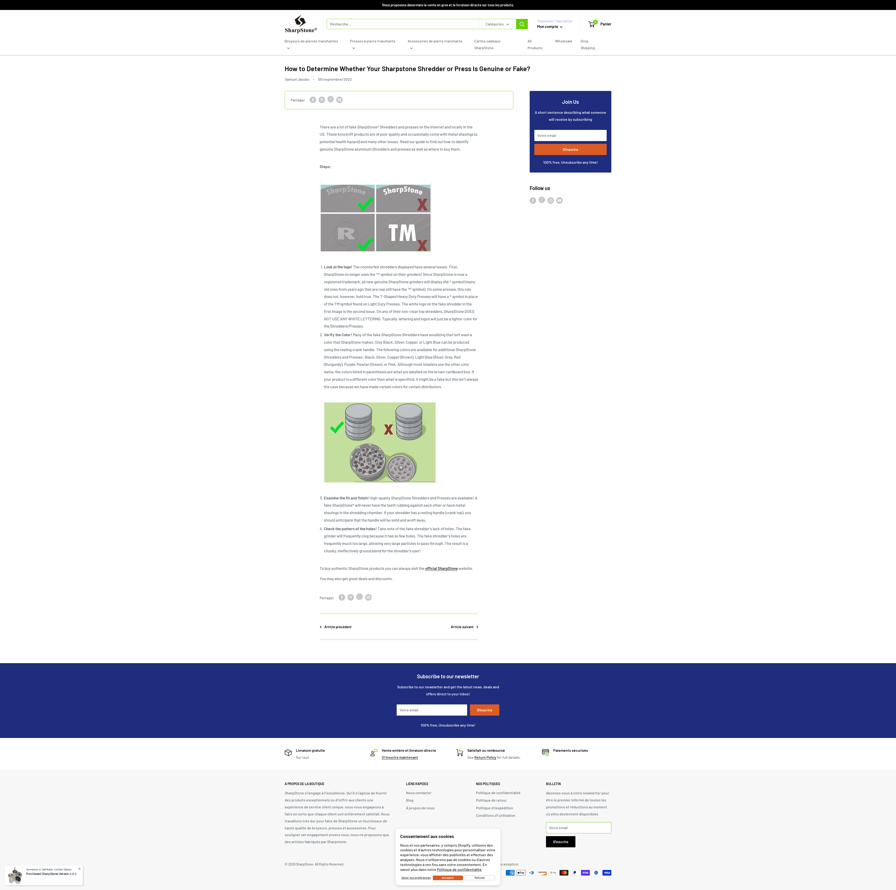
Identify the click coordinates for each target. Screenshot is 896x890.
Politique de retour (491, 800)
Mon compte (548, 26)
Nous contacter (418, 792)
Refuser (480, 878)
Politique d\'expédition (494, 808)
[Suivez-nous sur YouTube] (559, 200)
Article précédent (338, 627)
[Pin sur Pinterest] (321, 99)
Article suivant (462, 627)
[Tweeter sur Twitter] (330, 100)
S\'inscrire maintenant (400, 757)
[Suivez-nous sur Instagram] (550, 200)
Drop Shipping (588, 44)
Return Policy (485, 757)
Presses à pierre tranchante (373, 41)
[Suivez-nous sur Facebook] (533, 200)
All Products (535, 44)
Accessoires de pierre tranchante (435, 41)
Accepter (448, 878)
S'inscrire (570, 149)
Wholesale (563, 41)
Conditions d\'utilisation (495, 815)
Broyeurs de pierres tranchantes (311, 41)
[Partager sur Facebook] (313, 99)
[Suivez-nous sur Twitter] (542, 201)
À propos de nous (420, 808)
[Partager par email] (339, 99)
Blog (409, 800)
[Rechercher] (522, 24)
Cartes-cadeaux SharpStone (487, 44)
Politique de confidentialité (459, 869)
